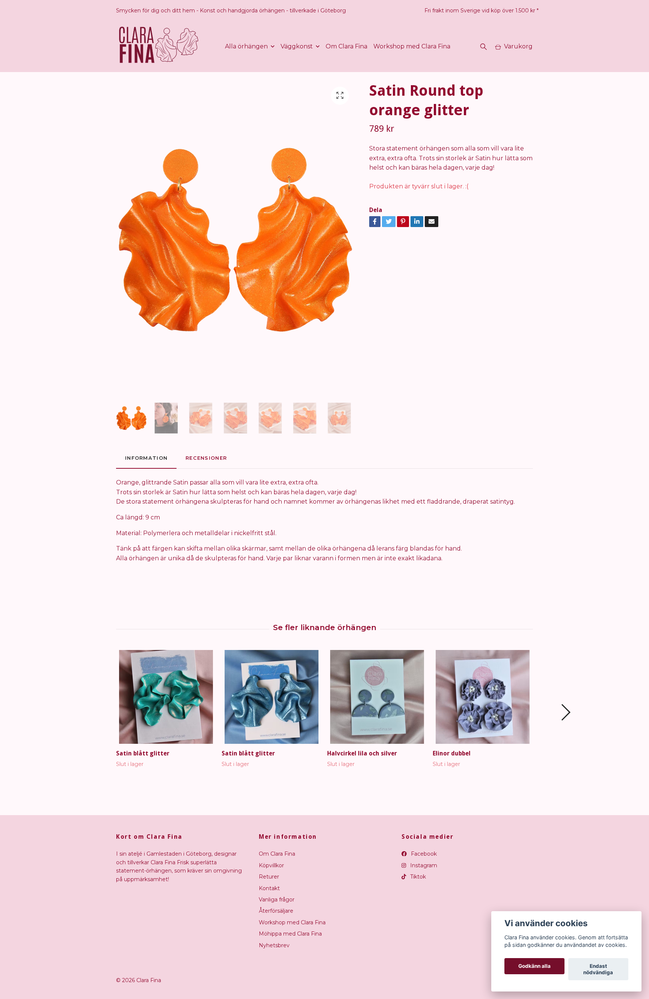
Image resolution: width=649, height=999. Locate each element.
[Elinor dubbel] (483, 697)
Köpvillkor (271, 865)
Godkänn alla (534, 966)
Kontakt (269, 888)
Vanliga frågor (276, 899)
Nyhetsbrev (274, 945)
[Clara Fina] (159, 46)
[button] (565, 712)
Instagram (423, 865)
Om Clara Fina (346, 46)
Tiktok (417, 876)
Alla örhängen (246, 46)
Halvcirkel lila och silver (362, 753)
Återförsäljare (276, 910)
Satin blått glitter (142, 753)
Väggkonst (297, 46)
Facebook (423, 853)
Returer (269, 876)
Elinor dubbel (452, 753)
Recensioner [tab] (206, 458)
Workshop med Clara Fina (411, 46)
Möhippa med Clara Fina (290, 933)
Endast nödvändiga (598, 969)
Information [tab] (146, 458)
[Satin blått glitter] (166, 697)
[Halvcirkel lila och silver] (377, 697)
